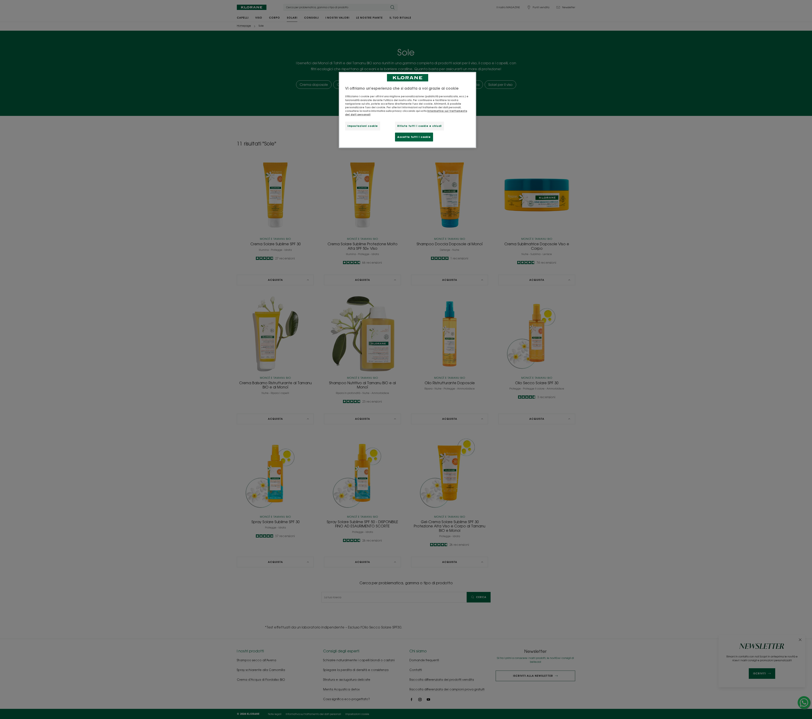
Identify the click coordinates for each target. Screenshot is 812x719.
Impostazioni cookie (362, 126)
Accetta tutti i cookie (414, 137)
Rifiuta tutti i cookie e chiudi (419, 126)
